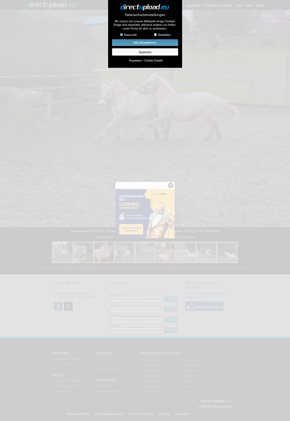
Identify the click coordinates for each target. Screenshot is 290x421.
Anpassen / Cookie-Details (146, 60)
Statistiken (164, 35)
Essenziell (130, 35)
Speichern (145, 52)
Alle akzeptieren (145, 42)
